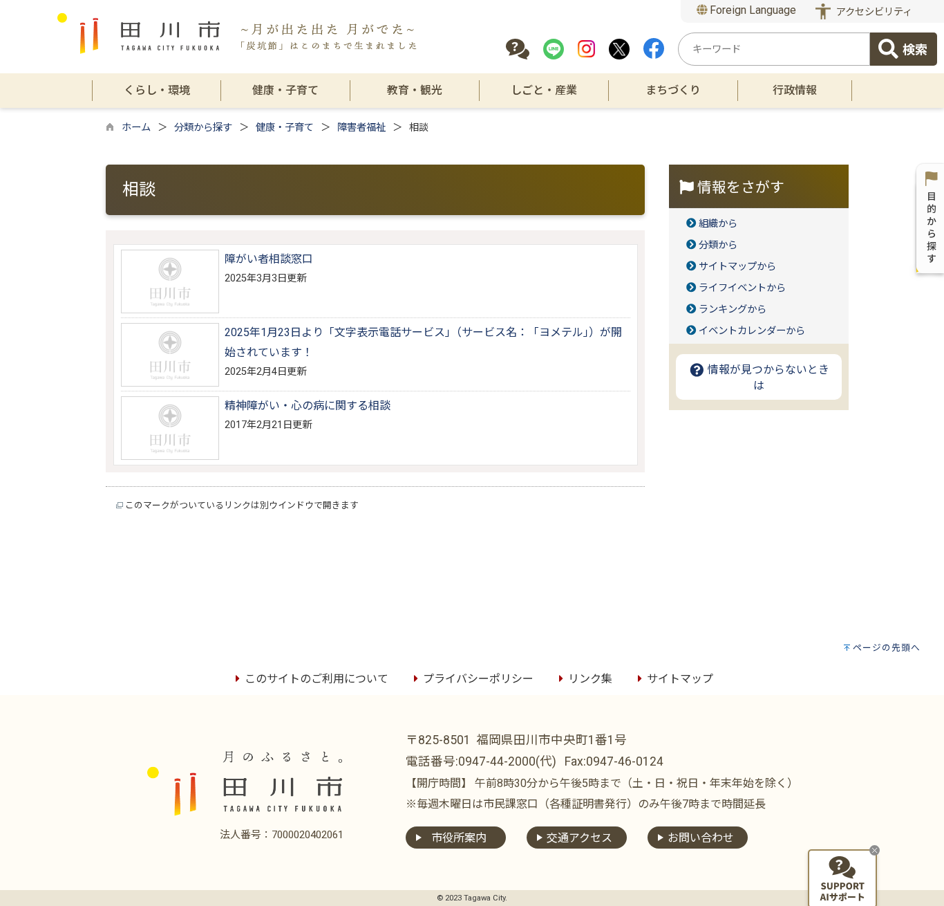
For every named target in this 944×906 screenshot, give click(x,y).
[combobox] (774, 49)
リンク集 (590, 678)
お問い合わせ (701, 837)
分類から (718, 245)
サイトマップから (737, 266)
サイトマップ (680, 678)
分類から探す (203, 127)
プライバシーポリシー (478, 678)
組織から (718, 224)
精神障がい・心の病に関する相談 (307, 405)
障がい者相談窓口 (269, 259)
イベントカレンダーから (752, 331)
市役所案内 (459, 837)
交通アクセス (579, 837)
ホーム (136, 127)
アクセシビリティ (874, 12)
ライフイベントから (742, 288)
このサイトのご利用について (316, 678)
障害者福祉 (361, 127)
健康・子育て (285, 127)
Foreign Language (751, 10)
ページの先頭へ (887, 647)
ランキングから (732, 309)
